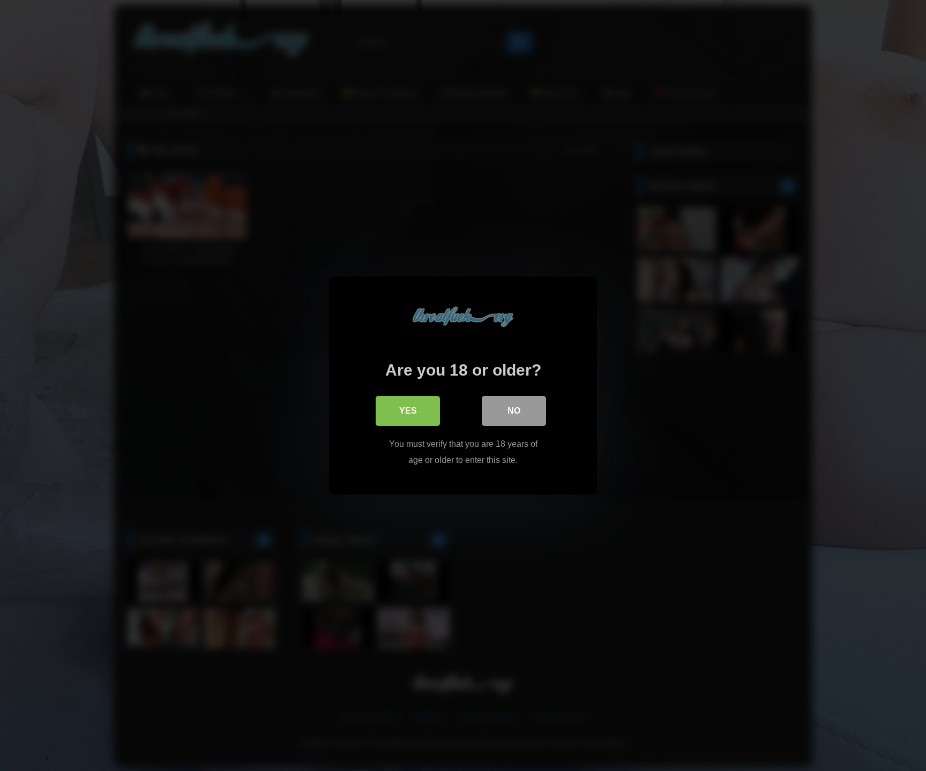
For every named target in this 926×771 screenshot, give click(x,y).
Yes (408, 410)
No (513, 410)
